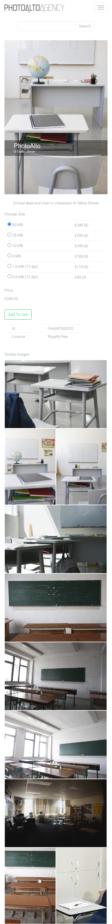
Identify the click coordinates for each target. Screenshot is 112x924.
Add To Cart (18, 314)
